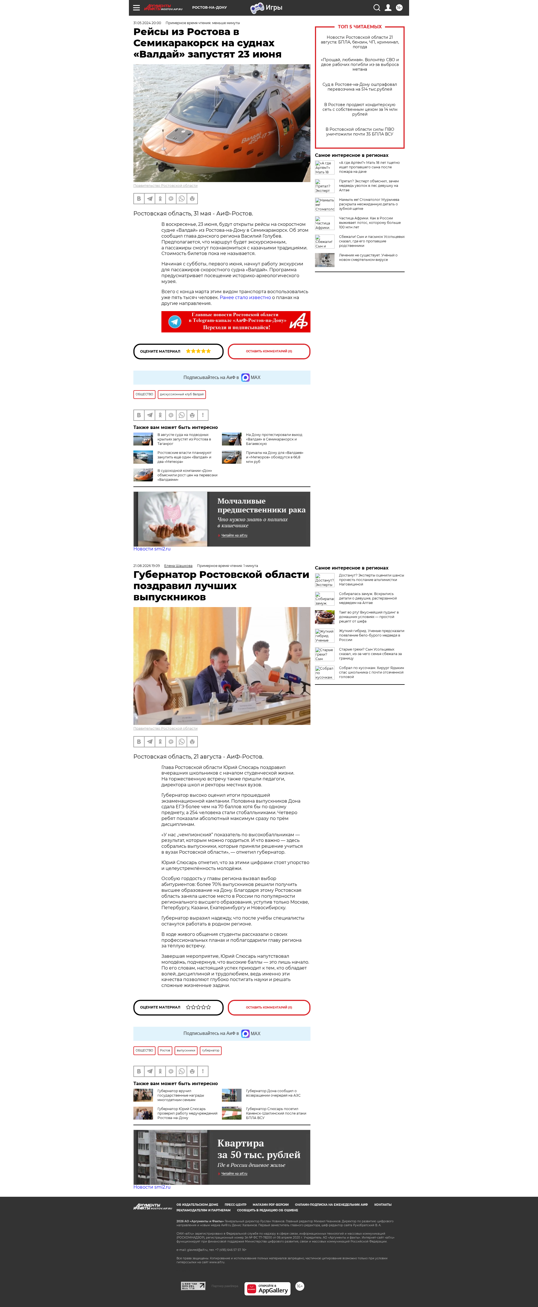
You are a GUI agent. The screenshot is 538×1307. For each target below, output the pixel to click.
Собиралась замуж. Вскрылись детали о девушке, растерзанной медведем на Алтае (368, 598)
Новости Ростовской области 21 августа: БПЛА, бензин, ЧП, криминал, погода (360, 42)
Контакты (382, 1205)
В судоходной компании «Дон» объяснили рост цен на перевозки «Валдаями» (187, 475)
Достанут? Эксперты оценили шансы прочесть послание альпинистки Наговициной (371, 579)
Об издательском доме (197, 1205)
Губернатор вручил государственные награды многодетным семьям (180, 1095)
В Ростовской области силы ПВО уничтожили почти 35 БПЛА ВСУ (360, 132)
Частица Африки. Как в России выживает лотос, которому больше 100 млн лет (370, 222)
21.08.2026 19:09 (146, 566)
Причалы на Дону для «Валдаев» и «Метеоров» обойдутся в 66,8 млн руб (274, 457)
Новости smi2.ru (152, 549)
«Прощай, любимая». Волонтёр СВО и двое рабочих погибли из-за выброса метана (360, 65)
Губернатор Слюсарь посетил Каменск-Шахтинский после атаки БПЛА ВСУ (276, 1113)
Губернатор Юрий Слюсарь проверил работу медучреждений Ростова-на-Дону (187, 1113)
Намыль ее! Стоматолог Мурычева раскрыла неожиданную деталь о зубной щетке (369, 204)
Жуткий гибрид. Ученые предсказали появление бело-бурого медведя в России (371, 635)
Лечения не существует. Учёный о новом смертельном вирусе (368, 257)
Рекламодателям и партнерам (204, 1210)
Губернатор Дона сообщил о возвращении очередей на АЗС (273, 1093)
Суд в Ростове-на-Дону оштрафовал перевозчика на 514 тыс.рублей (360, 87)
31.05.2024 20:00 (147, 23)
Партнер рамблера (225, 1286)
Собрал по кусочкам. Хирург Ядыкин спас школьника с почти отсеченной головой (371, 672)
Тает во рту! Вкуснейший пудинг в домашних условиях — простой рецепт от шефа (369, 616)
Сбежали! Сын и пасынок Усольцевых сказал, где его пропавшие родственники (372, 241)
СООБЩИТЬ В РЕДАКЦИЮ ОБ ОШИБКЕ (267, 1210)
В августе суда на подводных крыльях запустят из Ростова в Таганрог (184, 439)
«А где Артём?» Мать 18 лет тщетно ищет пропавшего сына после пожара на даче (369, 167)
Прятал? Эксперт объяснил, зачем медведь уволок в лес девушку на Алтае (369, 185)
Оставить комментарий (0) (269, 351)
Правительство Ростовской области (165, 185)
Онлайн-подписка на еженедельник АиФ (331, 1205)
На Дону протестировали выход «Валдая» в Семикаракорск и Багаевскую (274, 439)
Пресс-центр (235, 1205)
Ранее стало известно (245, 297)
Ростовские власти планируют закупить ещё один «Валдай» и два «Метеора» (184, 457)
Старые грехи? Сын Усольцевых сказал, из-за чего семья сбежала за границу (370, 653)
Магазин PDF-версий (271, 1205)
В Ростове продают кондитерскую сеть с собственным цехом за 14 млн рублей (360, 109)
